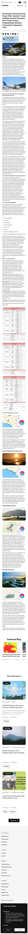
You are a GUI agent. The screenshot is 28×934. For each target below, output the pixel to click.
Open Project (10, 38)
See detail (5, 925)
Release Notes (4, 892)
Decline (8, 929)
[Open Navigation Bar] (26, 5)
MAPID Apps (4, 842)
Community (4, 870)
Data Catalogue (4, 886)
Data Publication (5, 884)
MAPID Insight (4, 839)
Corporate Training (5, 875)
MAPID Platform (5, 836)
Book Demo (19, 5)
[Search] (15, 2)
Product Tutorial (5, 895)
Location (3, 856)
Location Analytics (5, 864)
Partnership (4, 872)
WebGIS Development (6, 867)
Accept (20, 929)
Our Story (3, 853)
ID (17, 2)
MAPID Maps (4, 844)
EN (20, 2)
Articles (3, 889)
